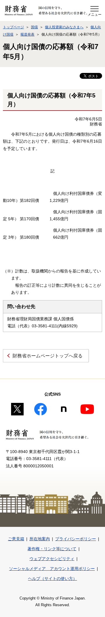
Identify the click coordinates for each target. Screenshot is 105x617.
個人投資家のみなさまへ (64, 27)
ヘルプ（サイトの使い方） (52, 578)
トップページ (13, 27)
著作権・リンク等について (51, 548)
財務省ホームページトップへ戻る (48, 355)
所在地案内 (39, 538)
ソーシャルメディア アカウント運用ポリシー (52, 568)
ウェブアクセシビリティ (51, 558)
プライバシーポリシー (75, 538)
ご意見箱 (16, 538)
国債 (34, 27)
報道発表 (27, 34)
